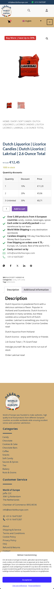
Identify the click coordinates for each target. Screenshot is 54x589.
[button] (47, 38)
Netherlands (10, 282)
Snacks (6, 454)
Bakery (6, 468)
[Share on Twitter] (17, 265)
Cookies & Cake (10, 444)
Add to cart (19, 208)
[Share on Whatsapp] (3, 265)
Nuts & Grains (9, 472)
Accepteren (27, 580)
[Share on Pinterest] (31, 265)
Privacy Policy (9, 540)
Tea (4, 465)
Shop (14, 121)
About (6, 526)
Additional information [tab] (36, 289)
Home (6, 121)
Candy (14, 280)
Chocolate (7, 440)
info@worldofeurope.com (18, 2)
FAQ (5, 543)
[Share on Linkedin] (24, 265)
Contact (6, 550)
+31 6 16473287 (15, 256)
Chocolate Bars (10, 447)
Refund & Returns (11, 547)
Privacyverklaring (34, 586)
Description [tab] (13, 289)
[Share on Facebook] (10, 265)
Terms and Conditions (14, 533)
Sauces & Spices (10, 461)
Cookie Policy (9, 536)
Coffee (6, 451)
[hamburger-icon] (49, 22)
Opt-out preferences (19, 586)
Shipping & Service (12, 529)
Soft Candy (24, 121)
